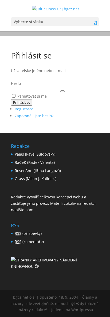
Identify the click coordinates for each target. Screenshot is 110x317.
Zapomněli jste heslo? (34, 115)
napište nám (22, 209)
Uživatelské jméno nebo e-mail (38, 70)
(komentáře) (29, 241)
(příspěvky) (28, 233)
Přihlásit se (21, 102)
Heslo (16, 83)
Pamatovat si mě (32, 96)
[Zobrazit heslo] (62, 91)
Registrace (24, 108)
